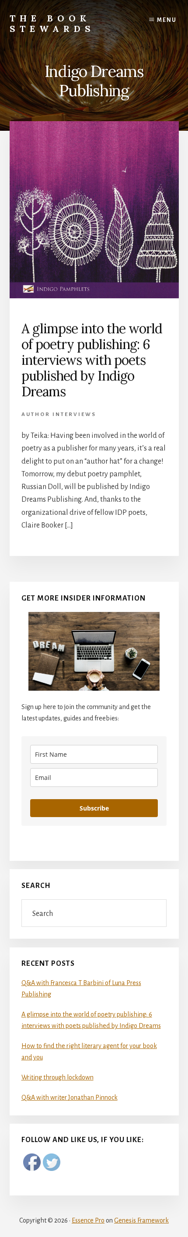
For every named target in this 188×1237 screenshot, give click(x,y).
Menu (167, 20)
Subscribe (94, 808)
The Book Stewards (52, 23)
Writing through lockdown (57, 1077)
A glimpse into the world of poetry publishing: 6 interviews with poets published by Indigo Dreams (91, 360)
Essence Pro (88, 1220)
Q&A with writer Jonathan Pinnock (69, 1097)
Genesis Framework (141, 1220)
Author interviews (58, 414)
